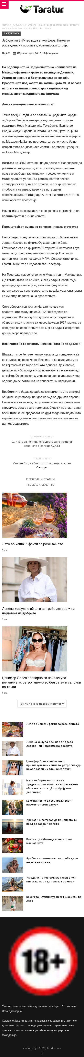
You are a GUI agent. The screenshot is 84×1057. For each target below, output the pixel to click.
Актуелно (18, 24)
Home (5, 24)
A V (8, 53)
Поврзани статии (40, 479)
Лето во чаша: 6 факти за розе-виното (32, 544)
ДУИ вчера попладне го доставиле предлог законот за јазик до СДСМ (42, 441)
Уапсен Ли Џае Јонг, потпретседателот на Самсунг (42, 462)
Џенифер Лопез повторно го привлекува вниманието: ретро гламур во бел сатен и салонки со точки (41, 682)
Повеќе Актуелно (40, 484)
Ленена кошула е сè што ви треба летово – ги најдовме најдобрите (38, 611)
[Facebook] (42, 1053)
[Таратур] (42, 5)
